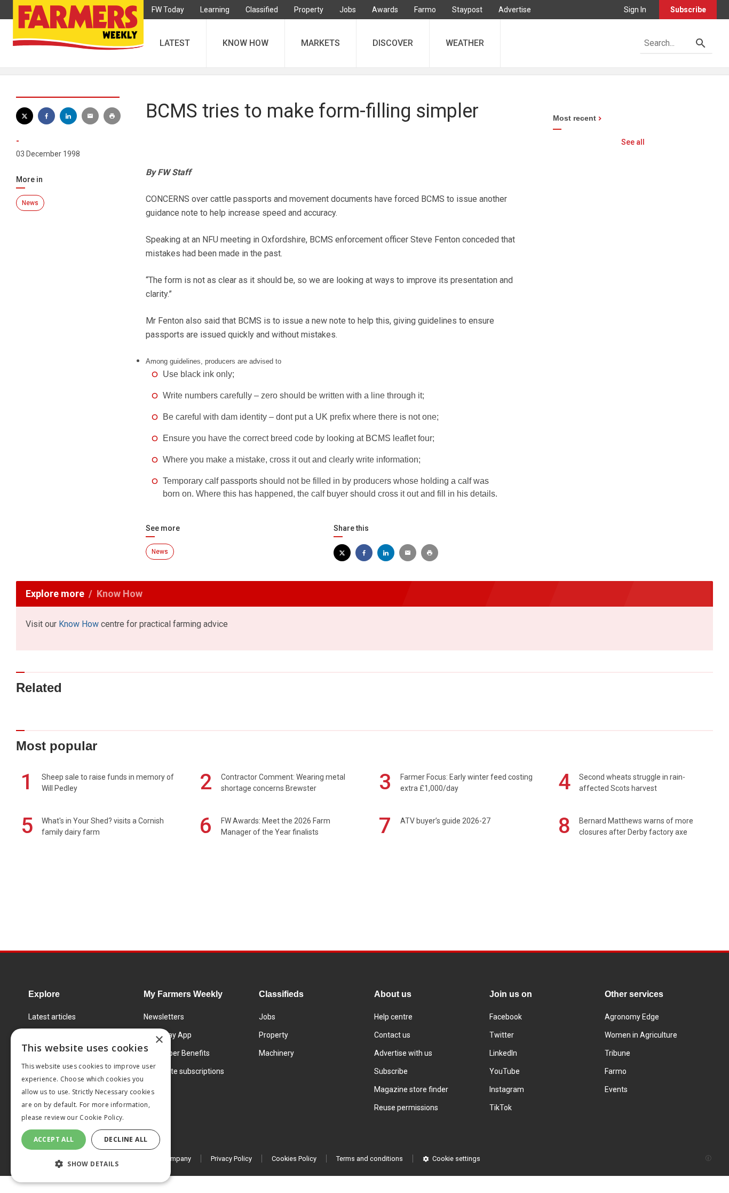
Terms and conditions (369, 1159)
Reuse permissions (406, 1107)
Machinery (276, 1053)
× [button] (159, 1040)
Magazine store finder (411, 1089)
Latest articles (52, 1017)
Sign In (635, 9)
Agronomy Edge (632, 1017)
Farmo (425, 9)
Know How (79, 624)
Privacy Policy (231, 1159)
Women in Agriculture (641, 1035)
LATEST (175, 43)
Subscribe (688, 9)
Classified (261, 9)
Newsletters (164, 1017)
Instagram (506, 1089)
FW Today (168, 9)
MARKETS (320, 43)
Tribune (617, 1053)
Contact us (392, 1035)
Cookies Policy (294, 1159)
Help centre (393, 1017)
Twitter (501, 1035)
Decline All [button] (125, 1139)
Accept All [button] (54, 1139)
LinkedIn (503, 1053)
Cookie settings (456, 1159)
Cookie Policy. (102, 1117)
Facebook (505, 1017)
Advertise (514, 9)
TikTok (500, 1107)
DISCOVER (393, 43)
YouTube (504, 1071)
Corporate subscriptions (184, 1071)
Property (308, 9)
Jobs (347, 9)
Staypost (467, 9)
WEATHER (465, 43)
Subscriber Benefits (177, 1053)
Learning (214, 9)
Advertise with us (403, 1053)
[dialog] (91, 1105)
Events (616, 1089)
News (30, 203)
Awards (385, 9)
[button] (90, 1164)
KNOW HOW (245, 43)
